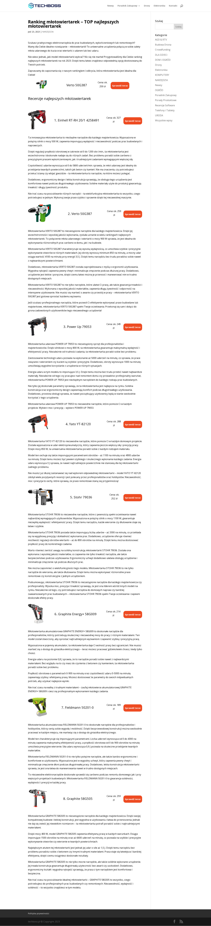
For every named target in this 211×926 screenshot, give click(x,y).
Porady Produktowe (165, 100)
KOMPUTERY (162, 75)
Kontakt (173, 6)
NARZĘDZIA (48, 31)
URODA (159, 115)
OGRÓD (159, 90)
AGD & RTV (161, 39)
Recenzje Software (165, 105)
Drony (147, 6)
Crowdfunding (162, 49)
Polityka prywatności (38, 913)
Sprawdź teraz (120, 85)
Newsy (110, 6)
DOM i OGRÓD (163, 59)
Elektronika (159, 6)
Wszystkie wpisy (163, 120)
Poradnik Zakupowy (127, 6)
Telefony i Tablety (165, 110)
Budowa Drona (163, 44)
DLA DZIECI (161, 54)
